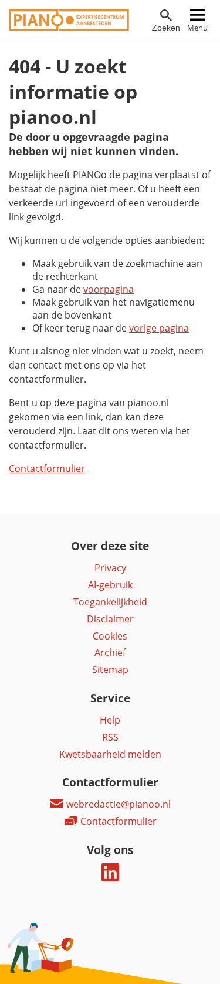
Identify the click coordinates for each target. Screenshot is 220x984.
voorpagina (108, 289)
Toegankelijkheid (110, 601)
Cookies (110, 636)
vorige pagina (159, 328)
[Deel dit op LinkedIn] (110, 877)
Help (110, 720)
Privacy (110, 567)
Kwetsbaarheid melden (110, 754)
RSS (110, 737)
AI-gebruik (110, 584)
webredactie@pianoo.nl (117, 804)
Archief (110, 652)
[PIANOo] (69, 27)
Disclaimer (110, 619)
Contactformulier (47, 468)
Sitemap (110, 669)
